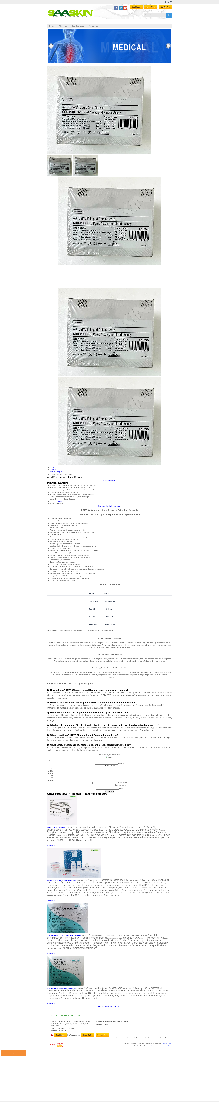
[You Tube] (125, 9)
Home (51, 26)
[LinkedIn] (121, 9)
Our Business (78, 26)
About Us (63, 26)
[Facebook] (116, 9)
